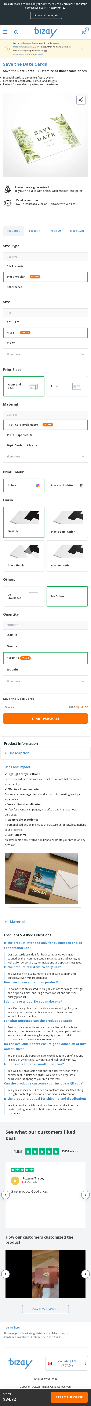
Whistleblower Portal (45, 1378)
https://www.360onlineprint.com (28, 54)
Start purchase (45, 719)
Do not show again (46, 15)
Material (17, 921)
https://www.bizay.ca (23, 47)
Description (19, 753)
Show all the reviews (43, 1309)
